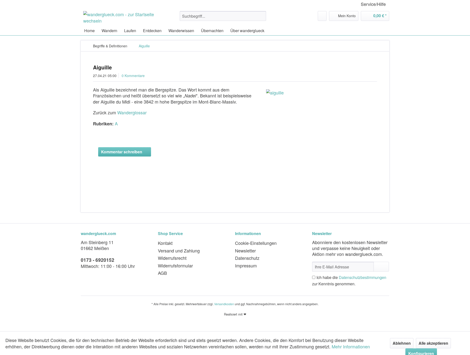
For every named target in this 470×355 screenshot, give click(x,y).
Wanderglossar (132, 112)
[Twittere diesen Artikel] (367, 133)
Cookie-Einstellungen (256, 243)
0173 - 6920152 (97, 260)
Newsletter (245, 250)
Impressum (246, 265)
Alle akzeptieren (433, 343)
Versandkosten (224, 304)
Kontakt (165, 243)
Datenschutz (247, 258)
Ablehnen (402, 343)
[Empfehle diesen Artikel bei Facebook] (374, 133)
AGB (162, 273)
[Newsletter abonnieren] (381, 267)
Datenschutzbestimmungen (362, 277)
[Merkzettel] (322, 16)
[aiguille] (320, 92)
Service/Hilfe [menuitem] (373, 4)
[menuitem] (223, 16)
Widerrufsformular (175, 265)
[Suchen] (261, 16)
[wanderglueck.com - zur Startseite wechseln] (120, 17)
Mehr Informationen (351, 346)
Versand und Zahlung (179, 250)
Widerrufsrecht (172, 258)
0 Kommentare (133, 75)
